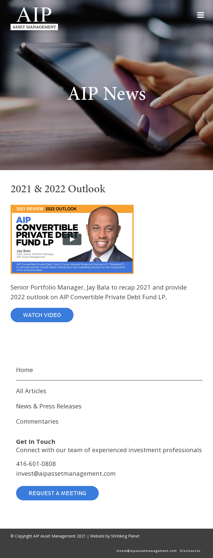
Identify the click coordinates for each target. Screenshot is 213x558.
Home (24, 369)
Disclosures (190, 551)
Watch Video (42, 315)
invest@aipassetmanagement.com (66, 473)
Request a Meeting (57, 493)
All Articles (31, 390)
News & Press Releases (49, 406)
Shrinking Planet (125, 536)
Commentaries (37, 421)
